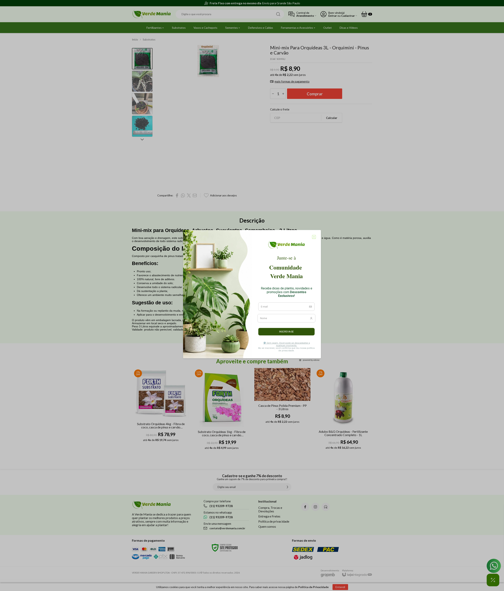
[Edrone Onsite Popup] (252, 295)
